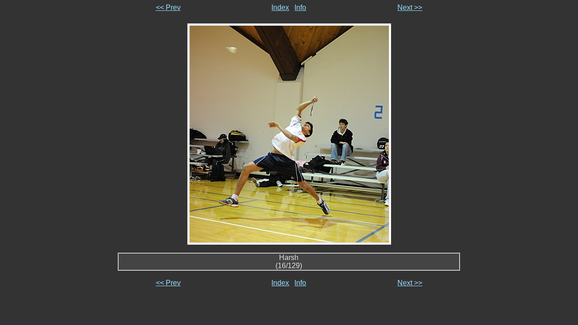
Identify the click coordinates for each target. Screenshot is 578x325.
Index (280, 7)
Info (300, 7)
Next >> (409, 7)
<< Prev (168, 7)
